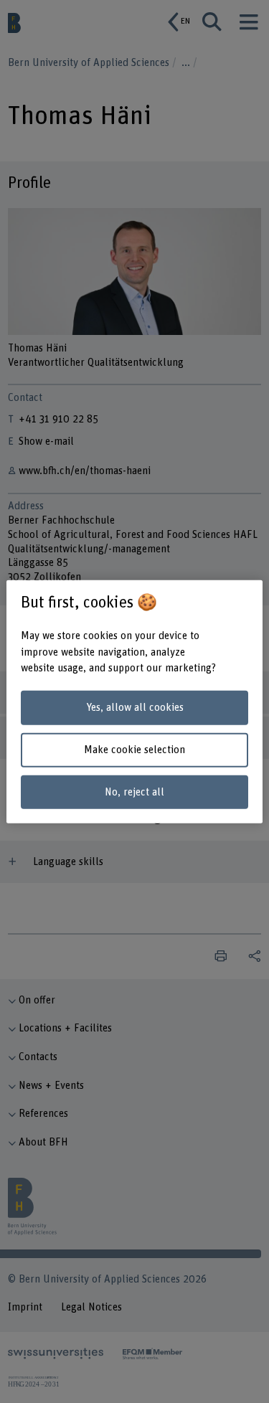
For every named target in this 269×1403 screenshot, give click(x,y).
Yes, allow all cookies (135, 707)
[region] (134, 701)
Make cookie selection (134, 750)
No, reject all (134, 791)
